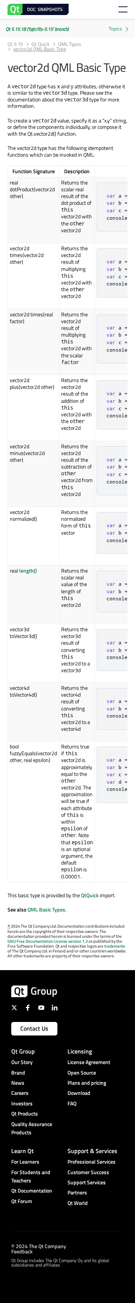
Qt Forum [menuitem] (21, 1201)
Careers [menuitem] (19, 1093)
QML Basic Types (46, 909)
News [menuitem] (17, 1083)
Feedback (22, 1251)
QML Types (69, 44)
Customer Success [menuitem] (88, 1172)
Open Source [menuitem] (82, 1072)
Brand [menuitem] (18, 1072)
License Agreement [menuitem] (89, 1062)
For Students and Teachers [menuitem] (30, 1176)
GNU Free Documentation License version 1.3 (48, 941)
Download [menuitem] (79, 1093)
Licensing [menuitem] (80, 1051)
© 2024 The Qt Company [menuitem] (38, 1246)
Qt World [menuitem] (78, 1203)
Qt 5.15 (15, 44)
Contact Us (34, 1028)
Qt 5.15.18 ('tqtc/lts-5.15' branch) (37, 29)
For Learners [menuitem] (25, 1161)
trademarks (114, 946)
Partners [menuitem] (77, 1192)
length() (28, 570)
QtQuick (90, 895)
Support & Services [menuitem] (92, 1150)
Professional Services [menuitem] (92, 1161)
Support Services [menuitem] (87, 1182)
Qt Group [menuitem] (23, 1051)
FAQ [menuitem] (72, 1103)
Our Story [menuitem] (22, 1062)
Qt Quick (41, 44)
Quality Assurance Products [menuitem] (31, 1128)
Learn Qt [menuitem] (22, 1150)
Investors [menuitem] (22, 1103)
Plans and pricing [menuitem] (87, 1083)
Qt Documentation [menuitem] (31, 1190)
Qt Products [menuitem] (24, 1113)
